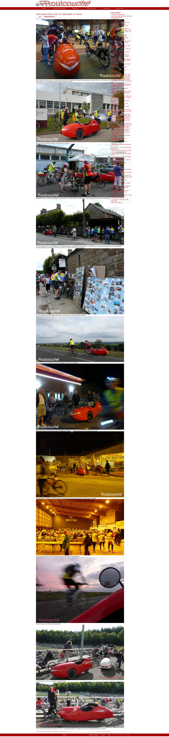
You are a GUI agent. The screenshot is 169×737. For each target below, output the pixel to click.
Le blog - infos (119, 8)
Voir (41, 16)
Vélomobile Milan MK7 (118, 14)
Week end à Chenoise (118, 198)
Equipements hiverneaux (119, 162)
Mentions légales (94, 735)
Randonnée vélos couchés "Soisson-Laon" (119, 67)
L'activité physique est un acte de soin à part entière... (121, 160)
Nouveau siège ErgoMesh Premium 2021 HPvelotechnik (121, 16)
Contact (103, 735)
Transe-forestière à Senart (119, 34)
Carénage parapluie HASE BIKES (121, 59)
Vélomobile (75, 8)
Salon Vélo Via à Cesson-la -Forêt (121, 150)
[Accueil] (64, 6)
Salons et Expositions (118, 164)
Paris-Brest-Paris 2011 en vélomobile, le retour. (118, 142)
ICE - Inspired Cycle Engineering (121, 41)
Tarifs (109, 735)
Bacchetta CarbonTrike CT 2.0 (120, 22)
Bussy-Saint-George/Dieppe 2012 (121, 91)
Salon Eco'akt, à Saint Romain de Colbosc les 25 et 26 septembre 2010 (121, 176)
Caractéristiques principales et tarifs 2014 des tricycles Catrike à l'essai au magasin (120, 56)
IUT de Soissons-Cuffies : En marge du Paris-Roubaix (119, 104)
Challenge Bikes (116, 112)
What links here (49, 16)
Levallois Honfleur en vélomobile (121, 79)
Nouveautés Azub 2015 (118, 39)
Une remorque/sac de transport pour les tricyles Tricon (120, 52)
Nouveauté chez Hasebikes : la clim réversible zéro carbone (121, 195)
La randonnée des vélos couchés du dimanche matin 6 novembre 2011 (121, 124)
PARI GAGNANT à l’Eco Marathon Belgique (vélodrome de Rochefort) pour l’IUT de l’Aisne (121, 85)
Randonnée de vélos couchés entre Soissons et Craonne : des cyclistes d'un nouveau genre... (121, 97)
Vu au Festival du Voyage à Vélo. (121, 114)
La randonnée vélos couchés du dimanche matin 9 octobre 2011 (120, 130)
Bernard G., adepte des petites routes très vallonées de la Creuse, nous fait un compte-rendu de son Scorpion (120, 119)
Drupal (65, 735)
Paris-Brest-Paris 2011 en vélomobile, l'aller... (118, 139)
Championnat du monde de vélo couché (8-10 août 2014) (120, 46)
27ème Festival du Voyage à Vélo (121, 115)
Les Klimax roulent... (117, 167)
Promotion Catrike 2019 (118, 20)
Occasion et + (107, 8)
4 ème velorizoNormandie (119, 152)
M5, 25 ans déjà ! (117, 202)
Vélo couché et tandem (59, 8)
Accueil (44, 8)
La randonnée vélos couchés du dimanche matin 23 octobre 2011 (120, 127)
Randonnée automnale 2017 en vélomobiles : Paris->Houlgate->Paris (121, 29)
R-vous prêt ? (116, 166)
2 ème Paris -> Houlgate (119, 24)
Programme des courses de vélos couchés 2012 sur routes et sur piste (121, 110)
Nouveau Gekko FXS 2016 (119, 36)
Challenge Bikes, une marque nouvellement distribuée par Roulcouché (120, 192)
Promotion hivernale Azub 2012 (120, 77)
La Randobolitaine (117, 178)
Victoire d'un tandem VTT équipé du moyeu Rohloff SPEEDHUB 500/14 (120, 187)
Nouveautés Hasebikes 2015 (120, 38)
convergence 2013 (117, 73)
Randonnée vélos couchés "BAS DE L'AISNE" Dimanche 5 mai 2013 (121, 75)
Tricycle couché (91, 8)
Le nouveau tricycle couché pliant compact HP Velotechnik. (121, 157)
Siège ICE (115, 19)
